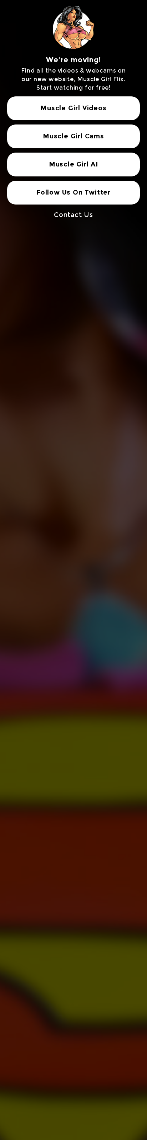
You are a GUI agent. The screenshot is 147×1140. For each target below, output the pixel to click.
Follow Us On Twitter (73, 192)
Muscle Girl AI (73, 164)
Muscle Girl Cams (73, 136)
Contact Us (73, 215)
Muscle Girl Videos (73, 108)
